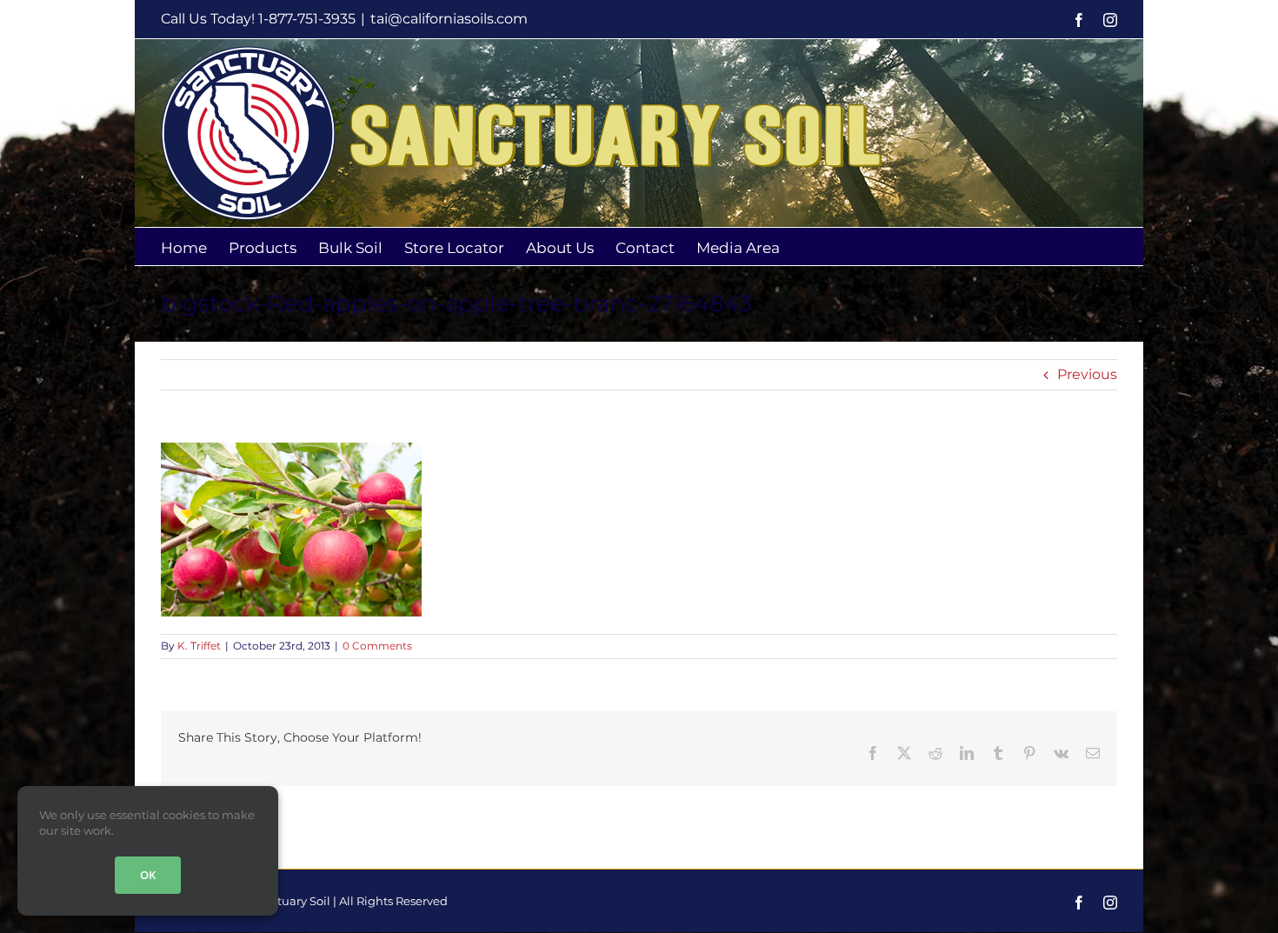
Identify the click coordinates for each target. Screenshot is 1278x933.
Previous (1087, 374)
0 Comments (377, 645)
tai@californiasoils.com (449, 18)
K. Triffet (199, 645)
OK (148, 875)
